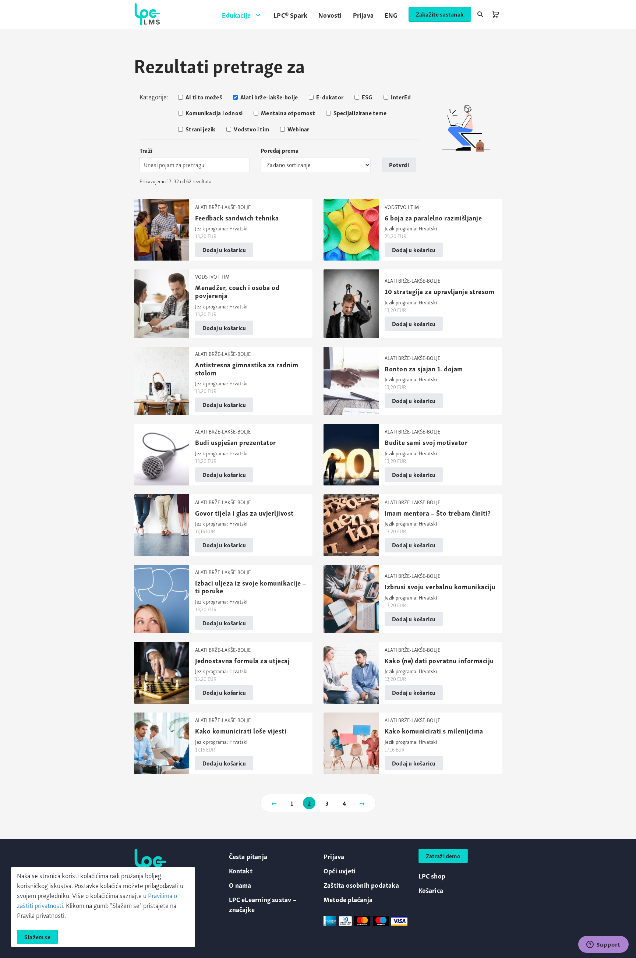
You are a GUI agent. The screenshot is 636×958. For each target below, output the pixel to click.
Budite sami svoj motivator (426, 441)
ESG (367, 97)
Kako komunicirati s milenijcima (434, 730)
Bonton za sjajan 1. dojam (424, 368)
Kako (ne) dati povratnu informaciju (439, 660)
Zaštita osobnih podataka (361, 884)
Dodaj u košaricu (224, 249)
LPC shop (432, 875)
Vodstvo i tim (251, 129)
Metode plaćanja (348, 899)
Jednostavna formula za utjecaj (242, 660)
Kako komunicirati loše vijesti (240, 730)
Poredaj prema (279, 150)
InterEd (401, 97)
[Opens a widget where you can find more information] (603, 945)
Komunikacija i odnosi (214, 112)
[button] (242, 14)
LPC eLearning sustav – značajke (262, 904)
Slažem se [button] (37, 936)
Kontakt (240, 870)
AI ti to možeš (204, 97)
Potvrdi (399, 164)
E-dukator (329, 97)
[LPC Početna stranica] (147, 14)
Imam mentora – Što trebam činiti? (438, 512)
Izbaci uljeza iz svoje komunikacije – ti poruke (250, 586)
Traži (145, 150)
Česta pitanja (248, 856)
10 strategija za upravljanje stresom (439, 291)
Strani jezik (200, 129)
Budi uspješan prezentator (235, 441)
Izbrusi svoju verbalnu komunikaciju (440, 586)
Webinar (298, 129)
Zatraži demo (443, 855)
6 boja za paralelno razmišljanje (433, 217)
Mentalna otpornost (288, 112)
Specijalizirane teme (359, 112)
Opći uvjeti (340, 870)
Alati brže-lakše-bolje (269, 97)
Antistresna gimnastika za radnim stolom (246, 368)
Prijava (334, 856)
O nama (240, 884)
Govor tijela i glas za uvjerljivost (244, 512)
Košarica (431, 889)
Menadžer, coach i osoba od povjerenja (237, 291)
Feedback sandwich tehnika (237, 217)
